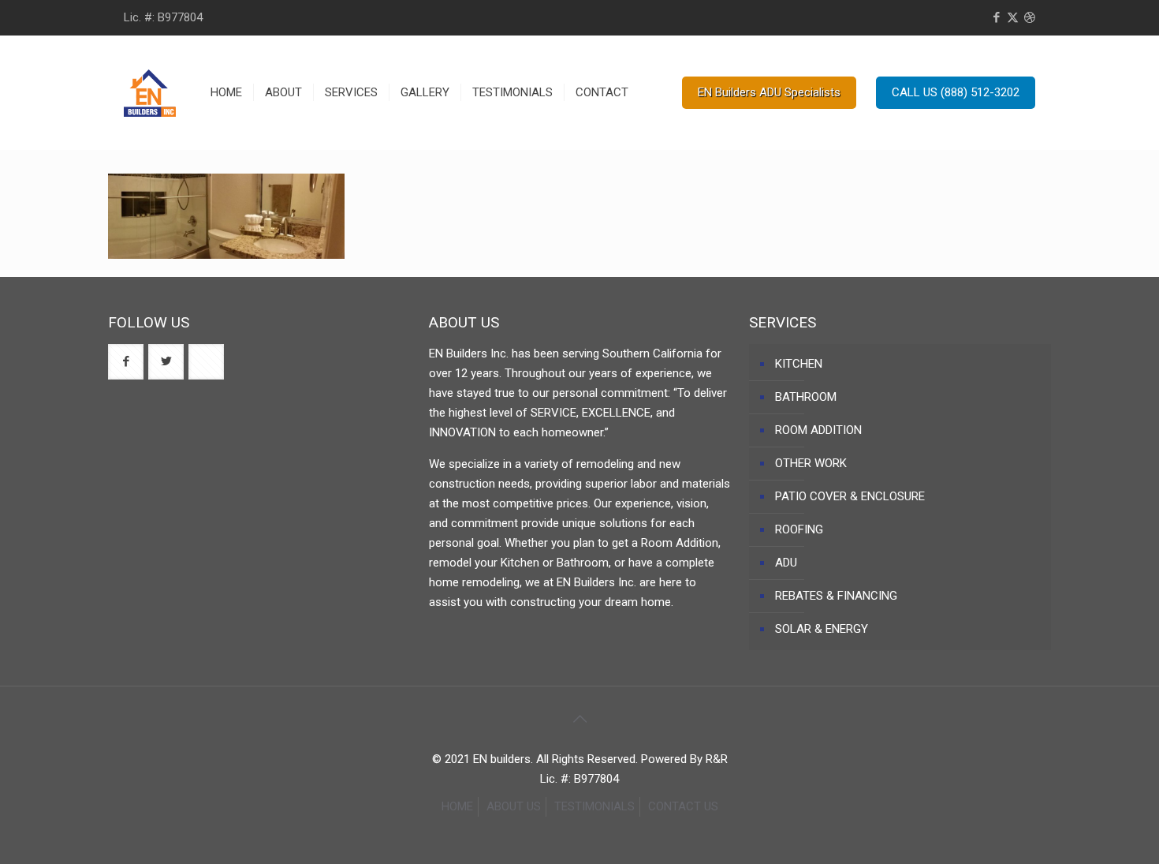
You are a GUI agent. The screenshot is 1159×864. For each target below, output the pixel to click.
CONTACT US (683, 806)
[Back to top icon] (579, 718)
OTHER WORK (811, 463)
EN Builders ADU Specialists (769, 92)
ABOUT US (513, 806)
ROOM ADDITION (818, 430)
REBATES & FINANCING (836, 596)
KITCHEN (798, 364)
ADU (786, 562)
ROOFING (799, 529)
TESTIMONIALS (594, 806)
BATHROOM (806, 397)
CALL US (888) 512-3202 (955, 92)
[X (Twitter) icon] (1013, 17)
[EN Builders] (150, 92)
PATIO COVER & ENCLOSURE (850, 496)
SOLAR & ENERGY (821, 629)
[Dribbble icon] (1029, 17)
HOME (457, 806)
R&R (717, 759)
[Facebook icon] (996, 17)
